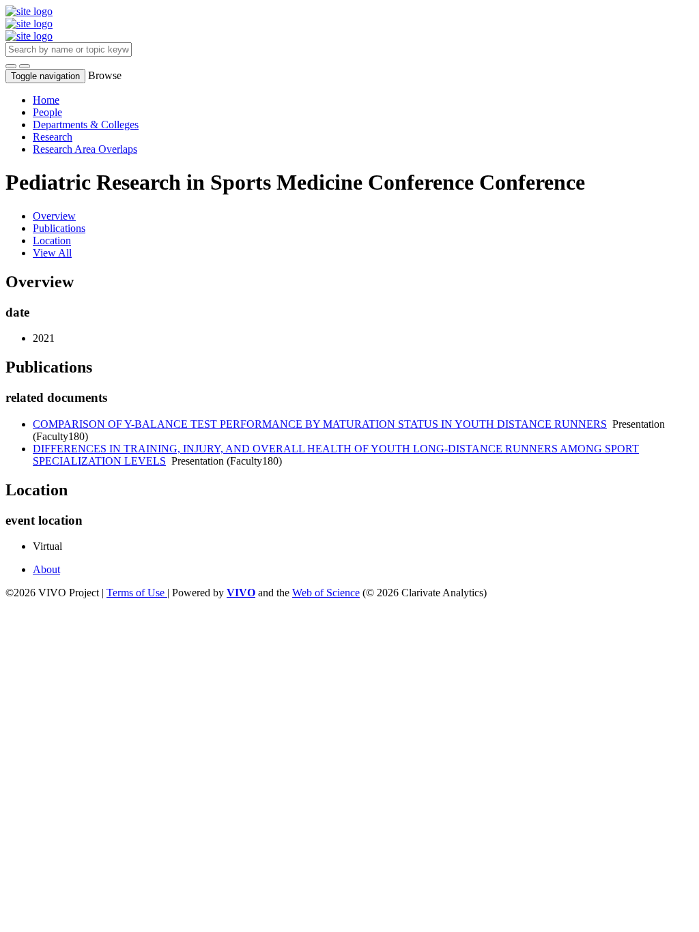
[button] (10, 66)
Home (46, 100)
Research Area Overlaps (85, 149)
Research (52, 137)
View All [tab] (52, 253)
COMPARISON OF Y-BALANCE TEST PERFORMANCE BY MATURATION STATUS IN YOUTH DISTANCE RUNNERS (320, 424)
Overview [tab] (54, 216)
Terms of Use (136, 592)
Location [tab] (52, 240)
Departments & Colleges (86, 124)
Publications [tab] (59, 228)
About (46, 569)
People (47, 112)
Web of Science (326, 592)
